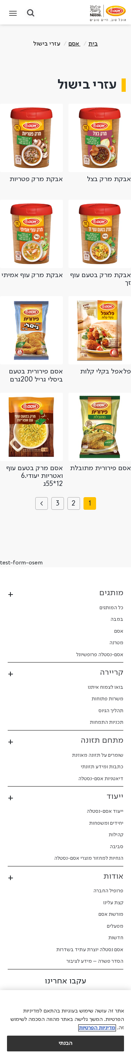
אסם (74, 44)
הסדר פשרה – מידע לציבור (94, 961)
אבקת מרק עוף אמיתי (32, 275)
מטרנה (116, 642)
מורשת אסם (111, 914)
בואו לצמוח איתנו (105, 687)
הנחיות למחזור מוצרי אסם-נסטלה (88, 858)
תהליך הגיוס (111, 710)
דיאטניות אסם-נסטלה (100, 778)
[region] (65, 1023)
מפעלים (115, 926)
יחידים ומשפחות (106, 823)
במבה (116, 619)
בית (93, 44)
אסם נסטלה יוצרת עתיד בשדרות (89, 949)
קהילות (116, 834)
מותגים (111, 593)
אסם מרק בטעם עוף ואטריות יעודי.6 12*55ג (34, 476)
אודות (113, 876)
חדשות (115, 937)
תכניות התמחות (106, 722)
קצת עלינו (113, 902)
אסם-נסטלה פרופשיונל (99, 654)
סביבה (116, 846)
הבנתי (66, 1043)
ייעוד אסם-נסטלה (105, 811)
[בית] (108, 13)
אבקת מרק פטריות (36, 179)
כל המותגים (111, 607)
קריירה (111, 672)
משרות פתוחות (107, 698)
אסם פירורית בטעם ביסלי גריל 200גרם (36, 375)
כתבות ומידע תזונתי (102, 766)
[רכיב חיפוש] (30, 13)
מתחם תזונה (102, 740)
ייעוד (115, 796)
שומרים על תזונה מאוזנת (97, 755)
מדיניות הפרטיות (97, 1028)
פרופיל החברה (108, 890)
